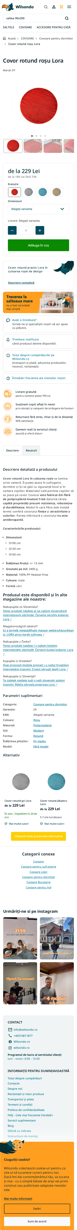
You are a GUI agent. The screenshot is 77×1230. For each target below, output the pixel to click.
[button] (32, 136)
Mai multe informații (18, 1198)
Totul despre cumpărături (25, 1078)
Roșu (36, 720)
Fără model (40, 746)
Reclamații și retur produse (26, 1094)
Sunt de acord (37, 1221)
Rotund (38, 736)
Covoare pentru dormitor (50, 704)
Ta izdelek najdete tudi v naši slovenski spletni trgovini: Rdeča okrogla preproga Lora (34, 682)
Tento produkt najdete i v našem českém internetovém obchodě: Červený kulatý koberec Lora (38, 649)
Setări (37, 1208)
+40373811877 (23, 1036)
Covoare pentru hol (38, 887)
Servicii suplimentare (22, 1120)
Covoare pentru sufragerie (38, 866)
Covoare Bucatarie (38, 882)
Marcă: (9, 70)
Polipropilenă (42, 725)
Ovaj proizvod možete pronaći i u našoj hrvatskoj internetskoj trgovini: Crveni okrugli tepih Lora (36, 667)
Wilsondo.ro (22, 1041)
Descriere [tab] (12, 450)
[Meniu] (69, 7)
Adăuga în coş (38, 245)
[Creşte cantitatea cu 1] (40, 230)
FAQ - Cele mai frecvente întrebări (30, 1115)
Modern (38, 730)
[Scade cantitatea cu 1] (12, 230)
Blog (11, 1126)
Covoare (38, 861)
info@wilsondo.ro (26, 1029)
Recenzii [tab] (31, 450)
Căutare (66, 18)
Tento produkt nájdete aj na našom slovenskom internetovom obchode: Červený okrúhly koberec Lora (36, 615)
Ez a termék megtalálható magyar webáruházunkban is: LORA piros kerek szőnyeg (38, 632)
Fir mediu (39, 741)
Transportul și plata (21, 1099)
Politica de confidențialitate (26, 1110)
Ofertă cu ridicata (19, 1131)
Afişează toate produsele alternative (38, 836)
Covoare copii (38, 872)
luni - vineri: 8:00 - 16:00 (35, 1056)
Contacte (14, 1083)
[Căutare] (46, 7)
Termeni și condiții (20, 1104)
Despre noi (15, 1088)
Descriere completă (21, 282)
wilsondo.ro (22, 1047)
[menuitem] (8, 27)
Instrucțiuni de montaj (23, 1136)
